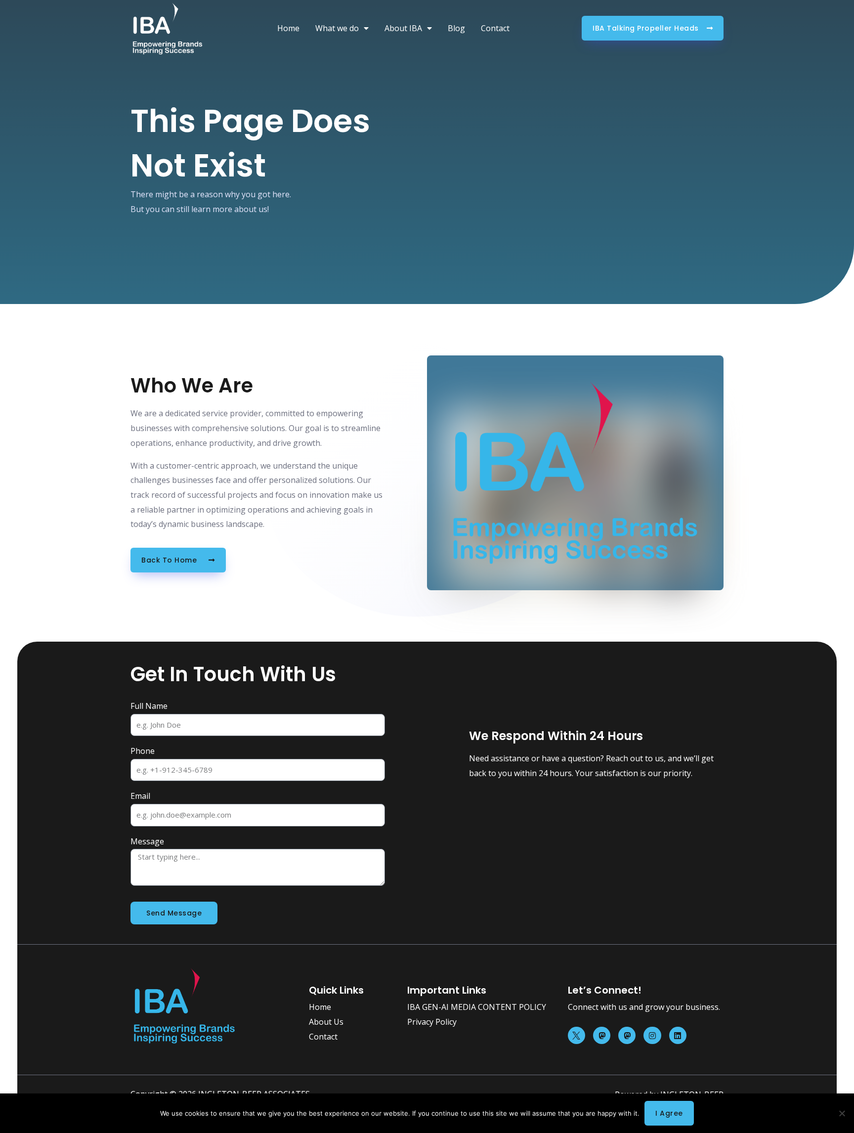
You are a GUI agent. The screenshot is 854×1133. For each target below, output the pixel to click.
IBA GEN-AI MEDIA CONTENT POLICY (476, 1007)
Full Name (149, 705)
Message (147, 841)
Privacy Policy (432, 1022)
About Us (326, 1022)
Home (288, 28)
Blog (456, 28)
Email (140, 795)
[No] (842, 1113)
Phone (142, 750)
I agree (669, 1113)
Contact (495, 28)
